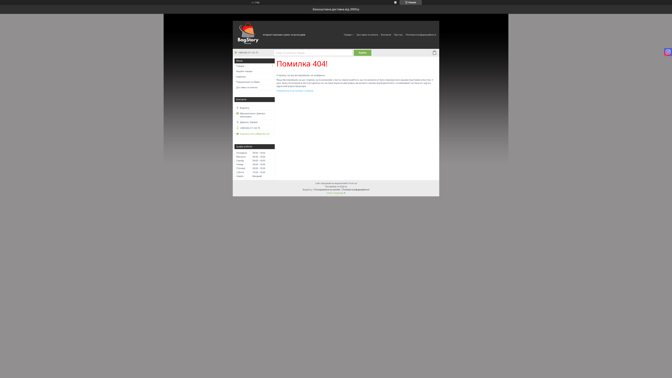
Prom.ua (353, 183)
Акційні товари (244, 71)
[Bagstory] (247, 34)
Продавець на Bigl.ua (336, 186)
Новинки (241, 76)
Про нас (398, 34)
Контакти (386, 34)
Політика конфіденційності (421, 34)
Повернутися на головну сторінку (295, 90)
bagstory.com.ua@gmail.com (255, 133)
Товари (348, 34)
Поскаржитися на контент (327, 189)
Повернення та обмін (248, 81)
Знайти (362, 52)
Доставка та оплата (367, 34)
